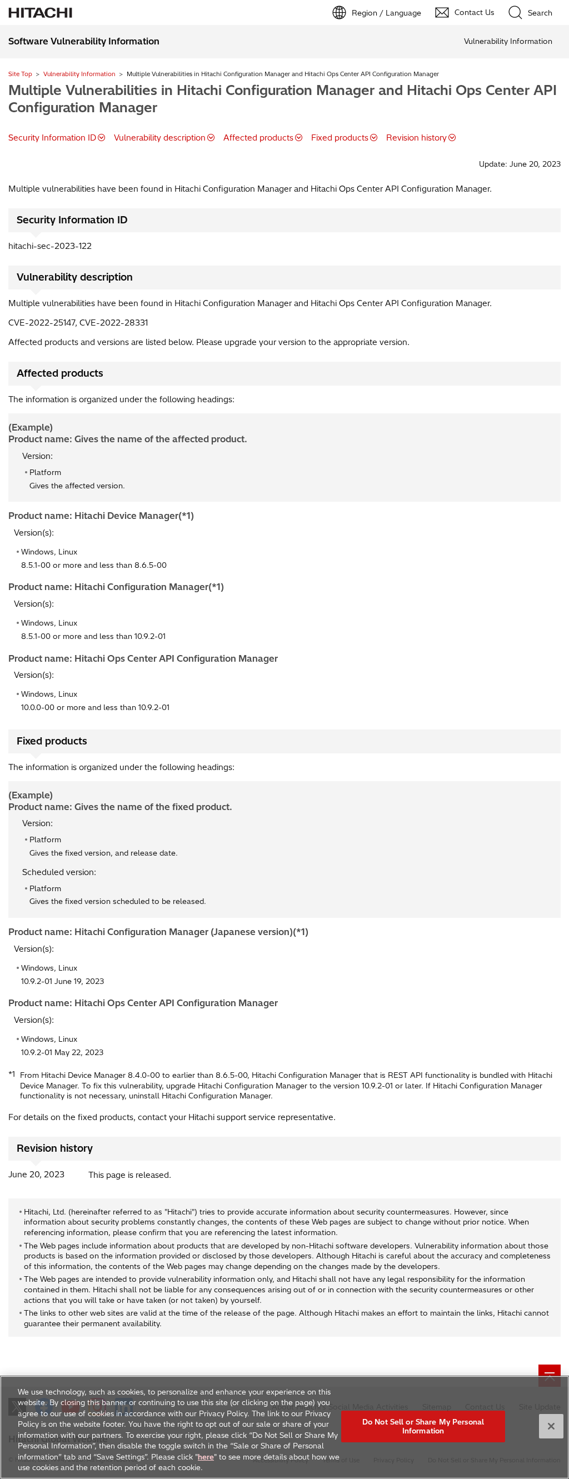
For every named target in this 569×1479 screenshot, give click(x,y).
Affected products (258, 138)
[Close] (551, 1426)
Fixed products (339, 138)
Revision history (416, 138)
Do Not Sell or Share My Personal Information (423, 1426)
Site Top (20, 74)
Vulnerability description (160, 138)
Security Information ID (52, 138)
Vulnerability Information (79, 74)
